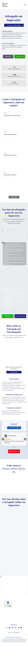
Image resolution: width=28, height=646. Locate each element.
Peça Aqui (8, 56)
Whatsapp (7, 316)
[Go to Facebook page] (10, 627)
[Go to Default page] (7, 627)
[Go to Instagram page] (13, 627)
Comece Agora (14, 589)
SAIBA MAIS (14, 197)
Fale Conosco (19, 56)
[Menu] (25, 4)
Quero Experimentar (20, 316)
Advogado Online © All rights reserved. (13, 637)
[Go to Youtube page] (21, 627)
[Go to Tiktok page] (19, 627)
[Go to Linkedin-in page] (16, 627)
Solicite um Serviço (14, 451)
